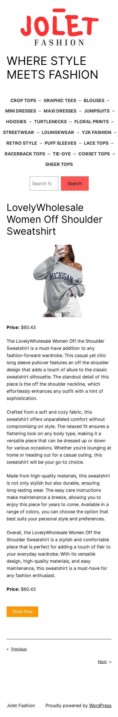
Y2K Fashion (96, 132)
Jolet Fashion (21, 705)
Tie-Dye (62, 153)
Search (75, 183)
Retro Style (21, 143)
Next (102, 661)
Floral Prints (91, 121)
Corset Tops (94, 153)
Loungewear (58, 132)
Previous (19, 649)
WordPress (100, 705)
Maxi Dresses (60, 111)
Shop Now (22, 611)
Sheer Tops (59, 164)
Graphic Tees (60, 100)
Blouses (94, 100)
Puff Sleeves (60, 143)
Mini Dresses (20, 111)
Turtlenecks (50, 121)
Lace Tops (96, 143)
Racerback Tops (25, 153)
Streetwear (18, 132)
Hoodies (16, 121)
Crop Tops (23, 100)
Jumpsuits (96, 111)
